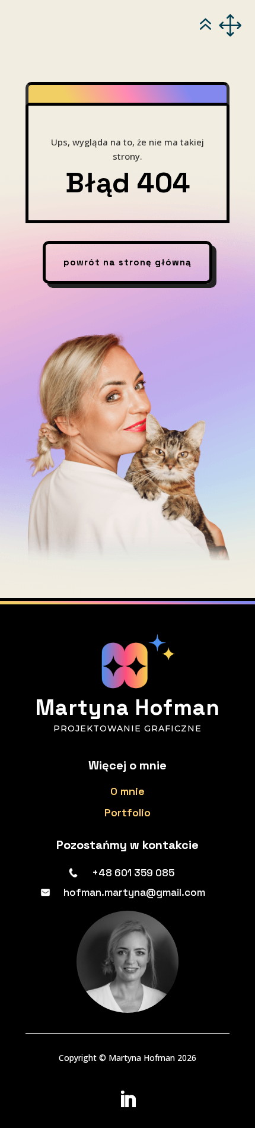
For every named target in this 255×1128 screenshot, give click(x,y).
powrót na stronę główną (127, 262)
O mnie (127, 791)
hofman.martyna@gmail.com (134, 892)
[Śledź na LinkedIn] (127, 1099)
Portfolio (127, 812)
